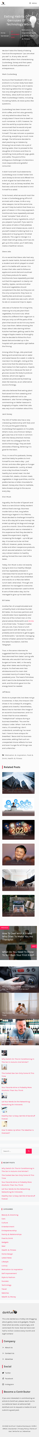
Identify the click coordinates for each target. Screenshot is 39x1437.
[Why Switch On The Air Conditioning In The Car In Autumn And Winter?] (19, 991)
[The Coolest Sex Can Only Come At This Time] (19, 1017)
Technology (6, 1285)
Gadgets (5, 1242)
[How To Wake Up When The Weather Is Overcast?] (4, 1125)
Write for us (17, 1431)
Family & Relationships (12, 1234)
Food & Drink (7, 1238)
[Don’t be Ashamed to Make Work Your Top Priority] (18, 792)
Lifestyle (5, 1262)
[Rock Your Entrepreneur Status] (18, 814)
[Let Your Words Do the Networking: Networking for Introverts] (4, 1097)
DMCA (5, 1429)
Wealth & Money (9, 1297)
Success (5, 1281)
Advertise (9, 1359)
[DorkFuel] (3, 3)
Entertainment (8, 1226)
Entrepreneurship (9, 1230)
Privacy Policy (23, 1429)
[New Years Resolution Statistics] (18, 838)
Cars (3, 1219)
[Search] (29, 1151)
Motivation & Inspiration (15, 755)
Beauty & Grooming (10, 1215)
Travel (4, 1289)
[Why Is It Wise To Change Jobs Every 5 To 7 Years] (18, 889)
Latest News (7, 1258)
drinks (31, 621)
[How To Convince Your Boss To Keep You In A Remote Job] (18, 915)
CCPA (34, 1426)
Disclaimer (12, 1429)
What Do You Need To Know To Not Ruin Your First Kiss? (18, 953)
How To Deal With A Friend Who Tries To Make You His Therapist (17, 936)
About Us (9, 1347)
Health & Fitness (15, 758)
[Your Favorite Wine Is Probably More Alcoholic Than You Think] (19, 1044)
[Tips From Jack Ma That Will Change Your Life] (18, 864)
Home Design (7, 1254)
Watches (5, 1293)
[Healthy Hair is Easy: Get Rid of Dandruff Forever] (4, 1111)
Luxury (4, 1265)
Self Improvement (9, 1273)
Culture (5, 1222)
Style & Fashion (8, 1277)
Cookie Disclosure (23, 1426)
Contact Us (9, 1353)
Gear (3, 1246)
